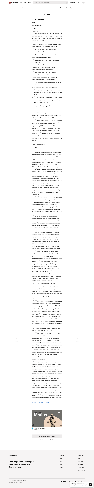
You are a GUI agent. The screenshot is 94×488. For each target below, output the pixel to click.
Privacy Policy (19, 480)
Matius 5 (23, 7)
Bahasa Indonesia (35, 439)
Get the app (72, 2)
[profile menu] (83, 2)
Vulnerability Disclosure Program (15, 482)
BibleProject (36, 429)
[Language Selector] (78, 2)
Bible (21, 2)
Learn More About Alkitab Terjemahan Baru (40, 402)
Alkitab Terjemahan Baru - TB (45, 439)
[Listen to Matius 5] (67, 8)
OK (90, 484)
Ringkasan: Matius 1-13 (41, 428)
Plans (25, 2)
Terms (24, 480)
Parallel (63, 7)
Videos (29, 2)
